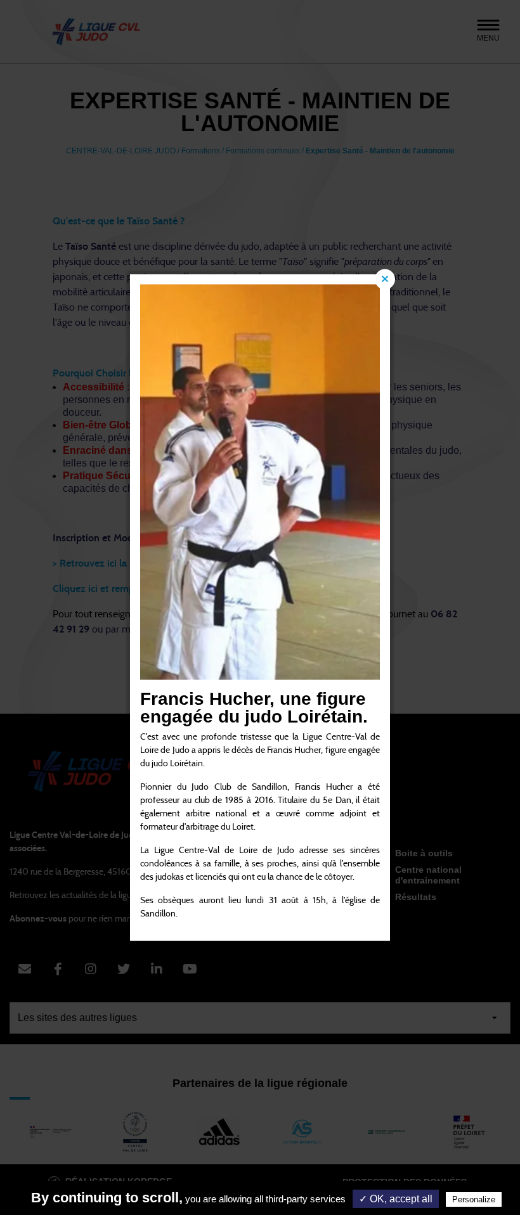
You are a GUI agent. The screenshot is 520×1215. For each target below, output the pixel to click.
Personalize (473, 1199)
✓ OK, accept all (395, 1198)
